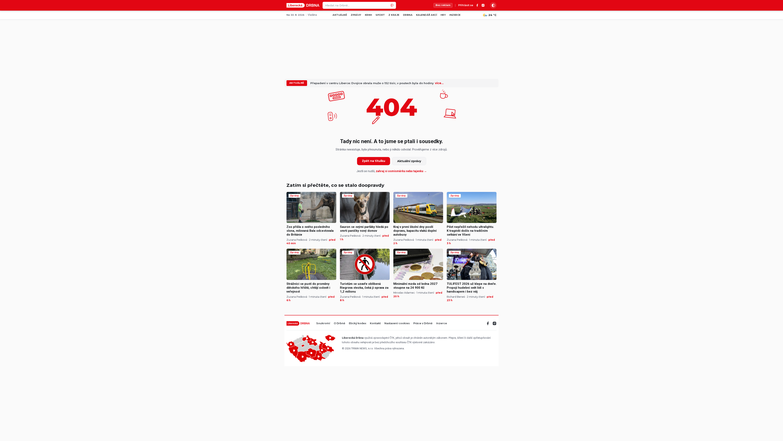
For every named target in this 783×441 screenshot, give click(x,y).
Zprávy (356, 14)
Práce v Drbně (422, 323)
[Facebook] (477, 5)
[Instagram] (483, 5)
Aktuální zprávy (409, 161)
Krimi (368, 14)
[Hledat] (392, 5)
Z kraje (393, 14)
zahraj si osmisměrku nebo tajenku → (401, 171)
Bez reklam (443, 5)
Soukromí (323, 323)
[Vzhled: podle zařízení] (493, 5)
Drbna (408, 14)
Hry (443, 14)
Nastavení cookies (397, 323)
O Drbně (339, 323)
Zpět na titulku (373, 161)
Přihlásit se (465, 5)
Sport (380, 14)
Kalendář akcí (426, 14)
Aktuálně (340, 14)
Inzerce (454, 14)
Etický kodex (357, 323)
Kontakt (375, 323)
